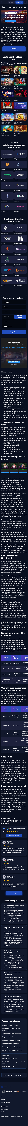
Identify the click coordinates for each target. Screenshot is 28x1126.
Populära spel (3, 63)
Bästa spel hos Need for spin (10, 1025)
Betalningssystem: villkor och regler (12, 1047)
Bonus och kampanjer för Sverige (11, 1040)
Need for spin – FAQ (8, 1066)
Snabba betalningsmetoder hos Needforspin (11, 1029)
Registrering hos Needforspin (10, 1037)
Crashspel (18, 63)
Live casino (11, 63)
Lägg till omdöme (14, 835)
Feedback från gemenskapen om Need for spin (14, 1062)
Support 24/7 (5, 1055)
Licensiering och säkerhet (9, 1058)
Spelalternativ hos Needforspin (10, 1043)
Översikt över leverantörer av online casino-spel (12, 1051)
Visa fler (14, 893)
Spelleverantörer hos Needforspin (11, 1033)
